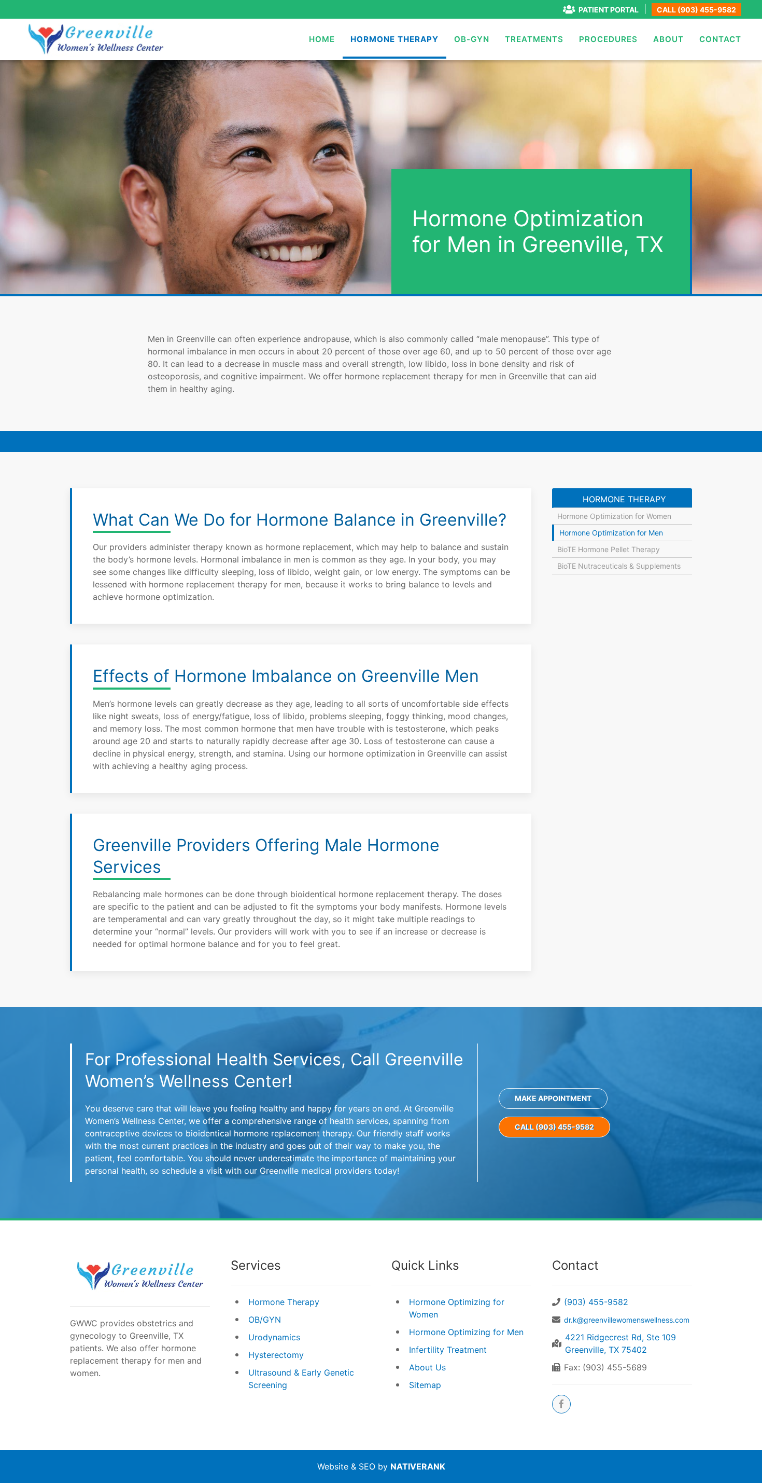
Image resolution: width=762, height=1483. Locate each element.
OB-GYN (471, 39)
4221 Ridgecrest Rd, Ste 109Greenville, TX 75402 (620, 1343)
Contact (720, 39)
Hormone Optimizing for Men (466, 1332)
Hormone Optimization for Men (611, 532)
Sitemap (425, 1385)
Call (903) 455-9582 (696, 9)
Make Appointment (553, 1098)
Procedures (608, 39)
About (668, 39)
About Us (427, 1367)
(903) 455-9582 (596, 1302)
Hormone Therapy (394, 39)
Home (322, 39)
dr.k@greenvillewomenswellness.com (626, 1319)
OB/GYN (264, 1319)
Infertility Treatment (448, 1349)
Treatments (534, 39)
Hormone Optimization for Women (614, 516)
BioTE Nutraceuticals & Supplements (619, 565)
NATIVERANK (417, 1466)
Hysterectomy (276, 1355)
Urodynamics (274, 1337)
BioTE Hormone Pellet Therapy (608, 549)
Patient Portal (608, 9)
